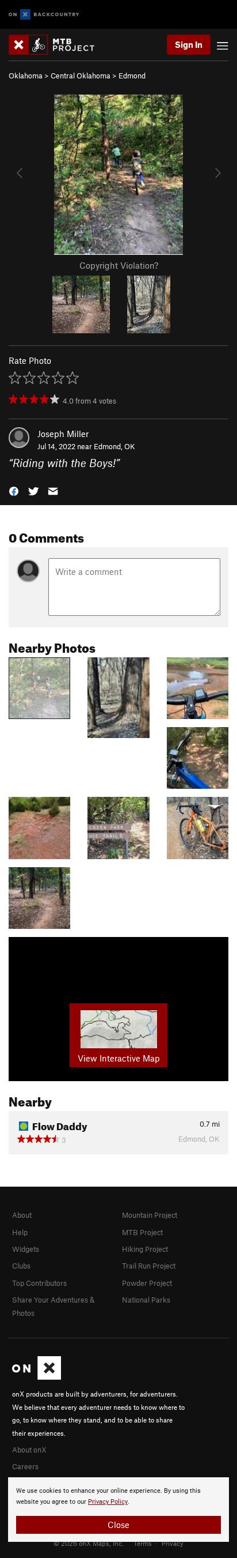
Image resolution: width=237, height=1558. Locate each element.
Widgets (25, 1249)
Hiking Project (145, 1249)
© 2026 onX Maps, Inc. (88, 1543)
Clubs (21, 1265)
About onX (29, 1449)
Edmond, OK (114, 446)
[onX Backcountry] (44, 15)
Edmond (132, 75)
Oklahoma (26, 75)
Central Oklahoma (80, 75)
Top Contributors (39, 1283)
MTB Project (142, 1232)
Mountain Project (149, 1215)
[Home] (57, 45)
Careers (25, 1466)
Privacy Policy (108, 1502)
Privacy (173, 1543)
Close (118, 1524)
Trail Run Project (148, 1265)
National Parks (146, 1299)
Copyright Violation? (118, 265)
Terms (142, 1543)
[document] (118, 1509)
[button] (14, 490)
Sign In (188, 44)
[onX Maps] (36, 1377)
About (22, 1215)
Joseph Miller (63, 433)
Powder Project (147, 1283)
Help (20, 1232)
